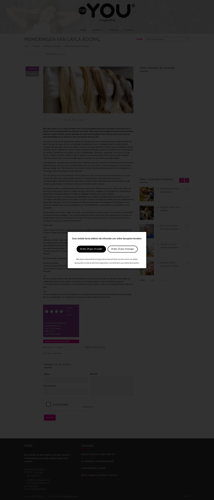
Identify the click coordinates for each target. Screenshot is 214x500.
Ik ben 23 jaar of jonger (122, 249)
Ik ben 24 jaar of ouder (91, 249)
